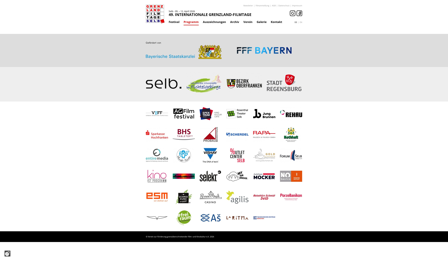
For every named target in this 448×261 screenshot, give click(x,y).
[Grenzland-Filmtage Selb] (155, 14)
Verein (247, 22)
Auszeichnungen (214, 22)
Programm (191, 22)
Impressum (297, 5)
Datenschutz (283, 5)
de (296, 22)
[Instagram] (292, 13)
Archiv (234, 22)
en (301, 22)
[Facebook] (298, 13)
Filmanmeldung (262, 5)
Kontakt (276, 22)
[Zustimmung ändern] (7, 253)
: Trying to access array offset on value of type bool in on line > (184, 41)
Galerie (262, 22)
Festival (174, 22)
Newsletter (248, 5)
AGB (274, 5)
